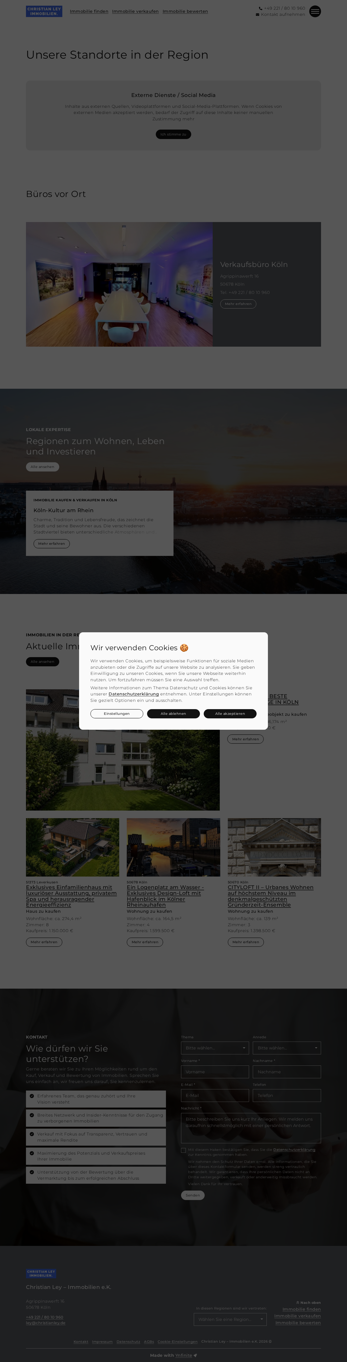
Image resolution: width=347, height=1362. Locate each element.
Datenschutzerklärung (134, 693)
